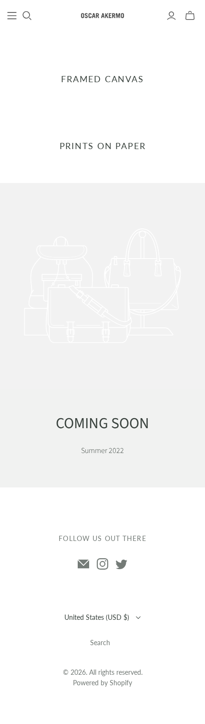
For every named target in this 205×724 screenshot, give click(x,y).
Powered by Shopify (102, 683)
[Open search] (27, 16)
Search (100, 642)
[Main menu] (12, 16)
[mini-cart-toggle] (190, 16)
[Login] (171, 16)
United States (96, 617)
